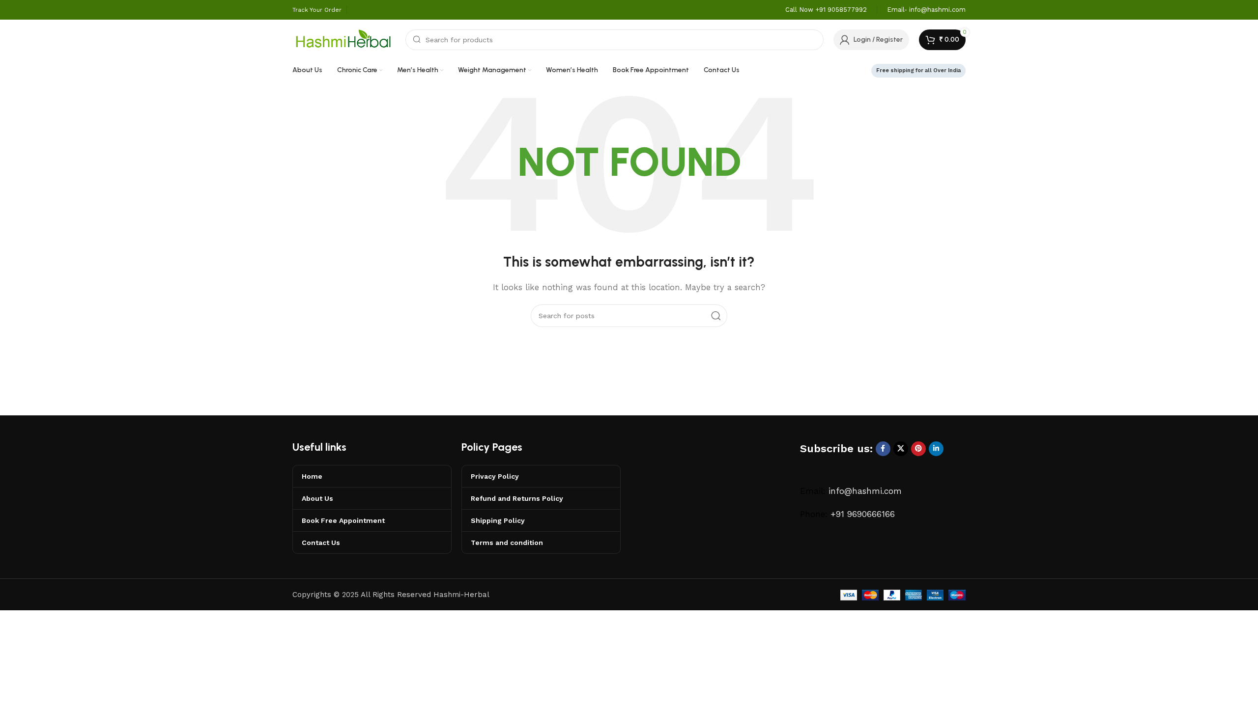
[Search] (716, 315)
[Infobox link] (826, 10)
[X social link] (900, 448)
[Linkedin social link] (936, 448)
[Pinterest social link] (918, 448)
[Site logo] (344, 38)
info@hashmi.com (865, 491)
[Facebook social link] (883, 448)
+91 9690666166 (862, 514)
